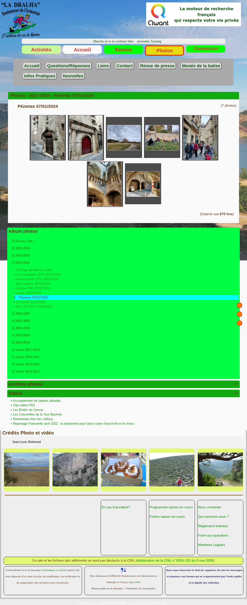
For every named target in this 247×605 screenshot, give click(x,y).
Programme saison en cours (171, 507)
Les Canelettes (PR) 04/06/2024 (38, 274)
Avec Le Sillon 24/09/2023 (34, 306)
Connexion (205, 48)
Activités (41, 49)
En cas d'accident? (115, 507)
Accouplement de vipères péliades (37, 400)
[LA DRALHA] (20, 20)
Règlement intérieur (213, 526)
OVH (137, 582)
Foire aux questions (213, 535)
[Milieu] (239, 314)
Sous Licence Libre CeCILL (148, 603)
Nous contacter (209, 507)
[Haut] (239, 305)
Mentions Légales (211, 545)
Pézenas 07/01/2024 (33, 297)
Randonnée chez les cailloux (33, 419)
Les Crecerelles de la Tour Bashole (38, 414)
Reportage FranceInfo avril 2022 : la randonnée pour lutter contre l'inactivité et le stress (74, 423)
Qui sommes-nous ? (213, 516)
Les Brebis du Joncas (28, 410)
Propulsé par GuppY (93, 603)
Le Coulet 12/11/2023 (30, 302)
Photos (165, 50)
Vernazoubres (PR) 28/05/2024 (37, 279)
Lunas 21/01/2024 (28, 293)
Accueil (82, 49)
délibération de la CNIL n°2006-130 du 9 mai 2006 (175, 560)
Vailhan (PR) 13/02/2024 (33, 288)
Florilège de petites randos (34, 270)
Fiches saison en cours (167, 516)
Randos (123, 49)
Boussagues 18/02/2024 (33, 284)
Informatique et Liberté (54, 570)
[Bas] (239, 323)
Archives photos (122, 384)
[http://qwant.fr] (193, 14)
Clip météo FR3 (24, 405)
